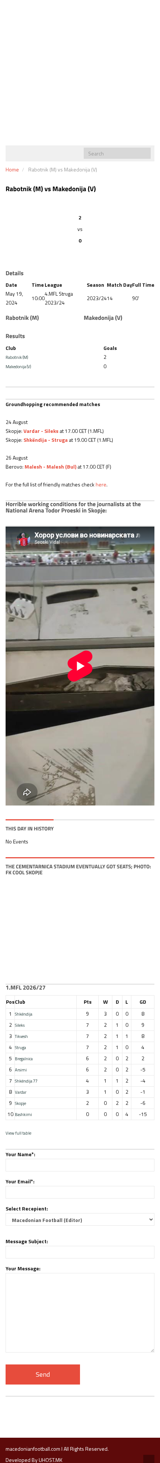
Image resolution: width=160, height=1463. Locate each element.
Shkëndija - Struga (45, 440)
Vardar (20, 1092)
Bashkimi (23, 1114)
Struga (20, 1047)
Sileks (20, 1025)
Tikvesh (21, 1036)
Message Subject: (27, 1241)
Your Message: (23, 1268)
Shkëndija (23, 1014)
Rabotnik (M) (17, 357)
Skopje (20, 1103)
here (101, 484)
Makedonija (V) (18, 366)
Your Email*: (20, 1181)
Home (12, 169)
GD (143, 1002)
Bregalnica (24, 1058)
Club (20, 1002)
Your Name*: (20, 1154)
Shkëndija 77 (26, 1081)
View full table (18, 1133)
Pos (10, 1002)
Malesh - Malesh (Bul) (50, 466)
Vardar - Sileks (40, 431)
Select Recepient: (27, 1208)
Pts (88, 1002)
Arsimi (21, 1070)
